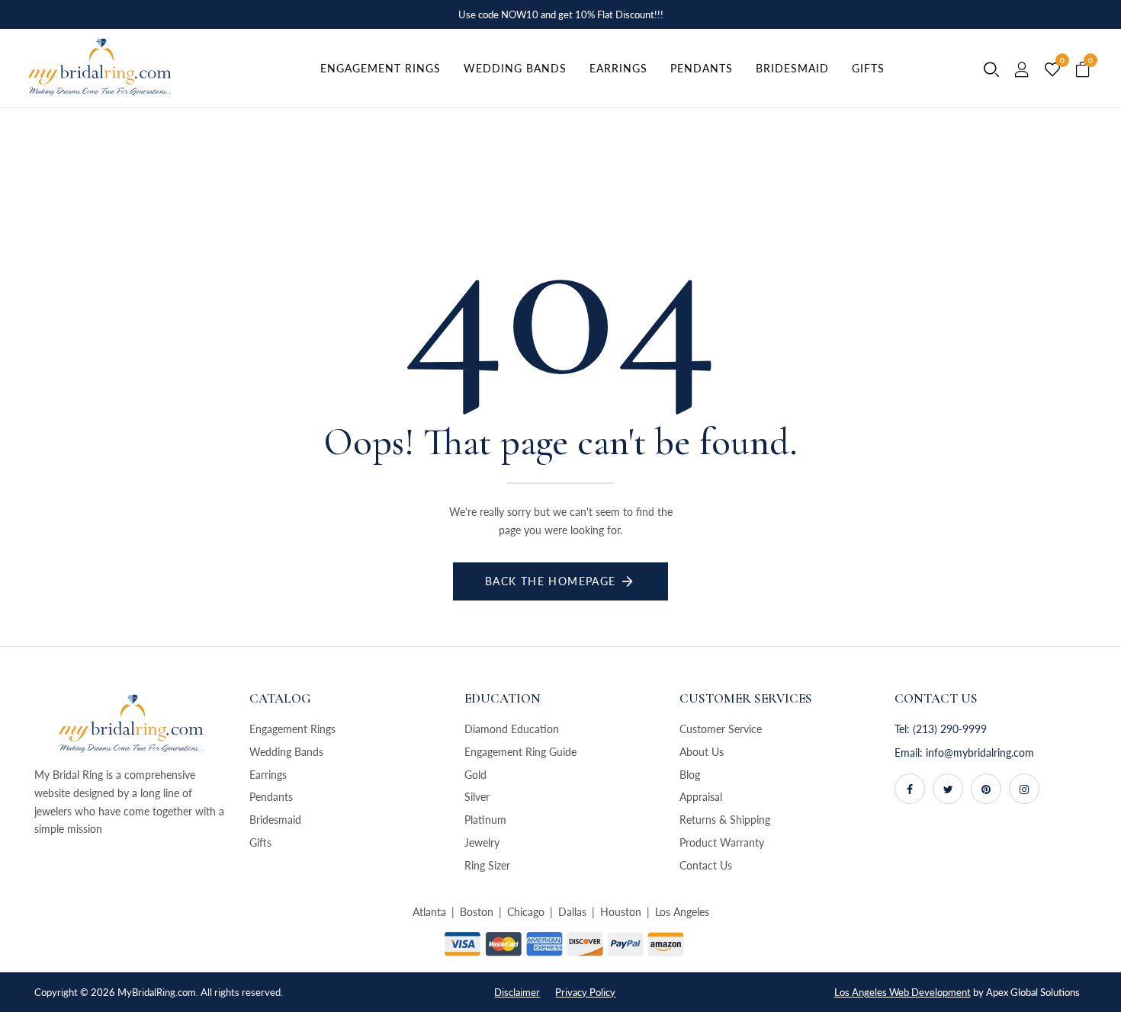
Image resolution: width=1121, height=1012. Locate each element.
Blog (689, 774)
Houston (620, 911)
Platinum (485, 819)
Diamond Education (511, 728)
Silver (477, 796)
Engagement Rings (292, 728)
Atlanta (429, 911)
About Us (701, 751)
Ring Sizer (487, 865)
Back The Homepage (550, 581)
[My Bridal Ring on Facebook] (910, 788)
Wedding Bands (286, 751)
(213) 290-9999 (950, 728)
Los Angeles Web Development (902, 992)
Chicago (525, 911)
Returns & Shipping (724, 819)
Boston (476, 911)
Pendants (271, 796)
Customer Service (720, 728)
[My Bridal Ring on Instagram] (1024, 788)
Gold (475, 774)
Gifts (260, 842)
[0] (1052, 70)
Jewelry (481, 842)
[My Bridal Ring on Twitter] (948, 788)
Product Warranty (721, 842)
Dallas (572, 911)
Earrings (268, 774)
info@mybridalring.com (980, 752)
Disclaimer (517, 992)
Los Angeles (682, 911)
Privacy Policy (585, 992)
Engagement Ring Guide (520, 751)
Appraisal (700, 796)
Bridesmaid (275, 819)
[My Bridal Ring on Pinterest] (986, 788)
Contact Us (705, 865)
